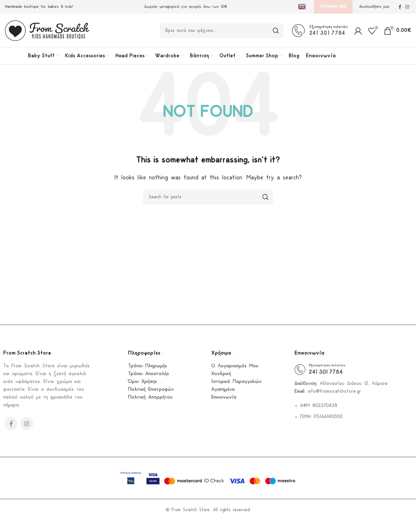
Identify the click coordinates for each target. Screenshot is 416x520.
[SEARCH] (275, 30)
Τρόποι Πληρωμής (147, 366)
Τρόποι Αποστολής (148, 374)
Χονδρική (221, 374)
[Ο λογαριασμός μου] (358, 30)
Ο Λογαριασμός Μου (234, 366)
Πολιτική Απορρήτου (150, 397)
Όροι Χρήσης (142, 381)
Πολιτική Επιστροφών (151, 389)
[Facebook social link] (399, 7)
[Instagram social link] (407, 7)
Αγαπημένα (223, 389)
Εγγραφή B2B (333, 7)
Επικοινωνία (223, 397)
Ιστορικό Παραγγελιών (236, 381)
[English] (302, 7)
